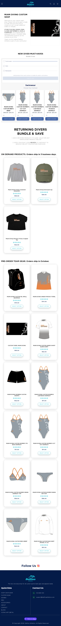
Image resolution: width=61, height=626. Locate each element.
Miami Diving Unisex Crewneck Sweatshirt (17, 190)
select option (16, 199)
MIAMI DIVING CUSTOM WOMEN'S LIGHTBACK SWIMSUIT (44, 395)
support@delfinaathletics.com (45, 597)
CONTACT (4, 607)
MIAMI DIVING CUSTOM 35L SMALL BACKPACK (17, 297)
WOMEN (3, 597)
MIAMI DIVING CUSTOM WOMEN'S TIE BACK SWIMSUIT (17, 444)
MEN (2, 600)
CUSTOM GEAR (6, 595)
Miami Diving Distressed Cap (44, 189)
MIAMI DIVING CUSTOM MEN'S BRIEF (8, 108)
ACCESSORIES (5, 602)
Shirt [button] (6, 66)
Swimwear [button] (8, 61)
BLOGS (3, 610)
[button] (2, 4)
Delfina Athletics (30, 623)
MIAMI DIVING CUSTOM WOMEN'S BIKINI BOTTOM (44, 493)
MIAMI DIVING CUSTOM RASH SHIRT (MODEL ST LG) (44, 542)
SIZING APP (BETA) (7, 612)
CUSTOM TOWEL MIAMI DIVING (17, 345)
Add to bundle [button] (8, 119)
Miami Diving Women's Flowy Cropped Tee (17, 239)
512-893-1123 (40, 593)
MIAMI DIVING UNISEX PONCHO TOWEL (44, 296)
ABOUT (3, 605)
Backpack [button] (8, 71)
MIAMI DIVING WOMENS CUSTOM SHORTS (16, 395)
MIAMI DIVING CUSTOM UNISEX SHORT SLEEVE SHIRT (44, 346)
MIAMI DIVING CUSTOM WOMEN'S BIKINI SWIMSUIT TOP (16, 493)
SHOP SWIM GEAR (7, 593)
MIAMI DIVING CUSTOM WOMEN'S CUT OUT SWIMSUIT (44, 444)
